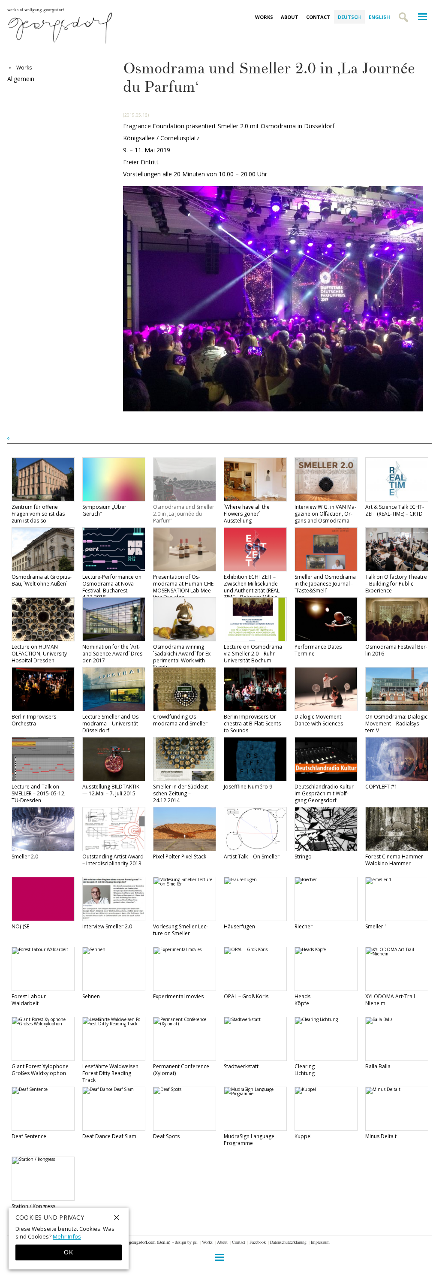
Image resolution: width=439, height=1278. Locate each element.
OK (68, 1252)
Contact (318, 17)
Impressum (320, 1242)
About (289, 17)
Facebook (258, 1242)
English (379, 17)
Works (264, 17)
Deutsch (349, 17)
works (24, 67)
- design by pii (185, 1242)
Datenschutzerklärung (288, 1242)
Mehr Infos (67, 1236)
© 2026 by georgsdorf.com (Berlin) (139, 1242)
